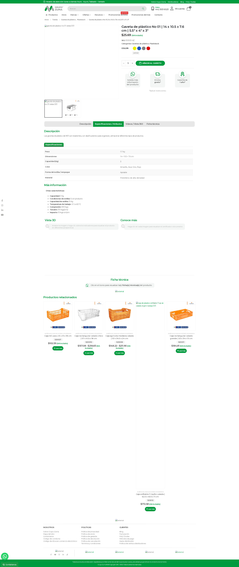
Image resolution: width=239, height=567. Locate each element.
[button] (45, 62)
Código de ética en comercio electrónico (60, 541)
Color (124, 48)
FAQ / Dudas (191, 2)
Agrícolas (48, 333)
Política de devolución (90, 539)
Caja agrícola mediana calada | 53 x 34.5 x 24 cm (120, 337)
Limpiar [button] (136, 53)
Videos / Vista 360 (134, 124)
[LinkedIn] (63, 554)
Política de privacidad (90, 532)
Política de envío (88, 534)
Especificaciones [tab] (54, 144)
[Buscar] (143, 8)
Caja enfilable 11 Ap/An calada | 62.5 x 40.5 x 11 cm (150, 495)
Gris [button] (144, 48)
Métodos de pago (127, 539)
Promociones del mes (141, 15)
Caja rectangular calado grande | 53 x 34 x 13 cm (181, 337)
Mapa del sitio (48, 534)
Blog (182, 2)
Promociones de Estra (118, 14)
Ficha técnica (153, 124)
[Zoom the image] (119, 291)
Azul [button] (139, 48)
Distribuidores (173, 2)
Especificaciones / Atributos (108, 124)
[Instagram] (59, 554)
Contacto (158, 15)
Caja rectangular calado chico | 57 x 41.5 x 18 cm (89, 337)
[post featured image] (58, 316)
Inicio (64, 15)
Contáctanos (48, 536)
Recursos (99, 15)
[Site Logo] (54, 8)
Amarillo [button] (134, 48)
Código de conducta (51, 539)
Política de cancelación (90, 541)
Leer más (59, 348)
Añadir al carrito (151, 63)
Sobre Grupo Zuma (158, 2)
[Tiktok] (67, 554)
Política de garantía (89, 536)
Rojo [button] (148, 48)
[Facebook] (51, 554)
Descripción (85, 124)
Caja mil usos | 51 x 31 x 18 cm (57, 336)
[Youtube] (55, 554)
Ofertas (86, 15)
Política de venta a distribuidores (133, 543)
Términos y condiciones (90, 543)
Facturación (124, 534)
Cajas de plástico (57, 333)
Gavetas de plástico (140, 44)
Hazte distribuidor (127, 541)
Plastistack (154, 44)
